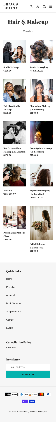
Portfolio (10, 287)
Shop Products (13, 311)
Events (9, 328)
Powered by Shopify (38, 412)
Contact (10, 319)
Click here (11, 347)
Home (9, 278)
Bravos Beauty (10, 6)
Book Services (13, 303)
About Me (11, 295)
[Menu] (50, 6)
